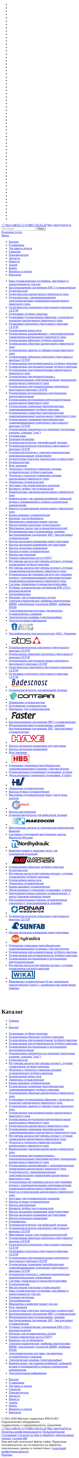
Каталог (14, 241)
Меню (5, 235)
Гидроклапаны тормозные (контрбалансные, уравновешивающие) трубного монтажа (36, 408)
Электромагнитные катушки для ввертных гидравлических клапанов (36, 612)
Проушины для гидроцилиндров (29, 709)
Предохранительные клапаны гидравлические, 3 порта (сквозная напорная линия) (39, 895)
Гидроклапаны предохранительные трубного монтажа (43, 366)
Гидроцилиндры (19, 462)
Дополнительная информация (27, 620)
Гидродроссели (18, 290)
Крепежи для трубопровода (26, 518)
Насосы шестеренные (22, 554)
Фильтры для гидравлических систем (32, 597)
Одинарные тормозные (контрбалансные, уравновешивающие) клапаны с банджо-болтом (39, 767)
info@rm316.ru (62, 225)
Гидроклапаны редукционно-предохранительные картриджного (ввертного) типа (40, 401)
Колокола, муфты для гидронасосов (31, 488)
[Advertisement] (22, 998)
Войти (13, 268)
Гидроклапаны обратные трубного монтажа (36, 340)
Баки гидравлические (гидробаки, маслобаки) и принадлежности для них (39, 282)
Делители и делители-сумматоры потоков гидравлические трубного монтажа (35, 470)
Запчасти (14, 258)
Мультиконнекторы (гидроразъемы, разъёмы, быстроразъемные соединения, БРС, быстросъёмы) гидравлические (41, 535)
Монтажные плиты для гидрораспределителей (38, 528)
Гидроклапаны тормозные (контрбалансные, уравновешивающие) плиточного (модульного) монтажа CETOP (38, 423)
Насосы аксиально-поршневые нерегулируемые (39, 541)
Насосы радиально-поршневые (28, 547)
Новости (14, 261)
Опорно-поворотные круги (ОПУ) (30, 557)
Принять (6, 1454)
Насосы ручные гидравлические (29, 551)
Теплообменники (19, 594)
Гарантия (14, 251)
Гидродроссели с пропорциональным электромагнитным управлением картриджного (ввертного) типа (39, 301)
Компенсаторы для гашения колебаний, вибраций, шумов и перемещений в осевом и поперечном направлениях (40, 502)
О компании (16, 245)
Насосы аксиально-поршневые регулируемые (37, 544)
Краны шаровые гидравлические (29, 515)
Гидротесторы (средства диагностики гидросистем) (41, 458)
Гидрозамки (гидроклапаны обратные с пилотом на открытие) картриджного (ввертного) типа (41, 319)
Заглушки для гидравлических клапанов (34, 485)
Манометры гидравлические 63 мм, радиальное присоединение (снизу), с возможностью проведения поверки (42, 985)
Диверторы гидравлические (26, 482)
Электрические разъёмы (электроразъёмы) (35, 617)
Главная (14, 1020)
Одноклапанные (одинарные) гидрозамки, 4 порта (40, 772)
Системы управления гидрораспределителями (38, 584)
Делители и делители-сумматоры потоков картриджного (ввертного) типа (35, 477)
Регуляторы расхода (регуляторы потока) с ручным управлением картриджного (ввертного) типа (41, 569)
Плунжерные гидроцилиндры (27, 705)
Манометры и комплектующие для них (33, 521)
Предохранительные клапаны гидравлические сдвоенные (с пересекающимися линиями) (38, 901)
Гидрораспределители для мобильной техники (38, 442)
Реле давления (18, 465)
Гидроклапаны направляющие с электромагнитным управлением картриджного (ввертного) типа (41, 335)
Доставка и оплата (20, 248)
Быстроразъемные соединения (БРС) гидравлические (42, 287)
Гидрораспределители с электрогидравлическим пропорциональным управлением (39, 454)
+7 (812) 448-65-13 (12, 225)
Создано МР (19, 1438)
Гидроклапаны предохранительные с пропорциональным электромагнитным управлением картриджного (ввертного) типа (42, 380)
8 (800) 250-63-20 (35, 225)
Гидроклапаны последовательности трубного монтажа (43, 363)
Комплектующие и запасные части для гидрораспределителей (33, 852)
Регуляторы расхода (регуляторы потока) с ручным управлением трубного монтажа (41, 563)
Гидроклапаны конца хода (25, 330)
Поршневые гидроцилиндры (27, 702)
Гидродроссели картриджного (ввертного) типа (39, 294)
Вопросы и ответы (20, 271)
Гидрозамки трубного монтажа (28, 313)
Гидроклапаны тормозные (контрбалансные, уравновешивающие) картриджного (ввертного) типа (42, 414)
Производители (18, 254)
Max (50, 225)
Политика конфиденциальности (21, 1431)
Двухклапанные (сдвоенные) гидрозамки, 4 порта (40, 775)
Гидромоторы (17, 435)
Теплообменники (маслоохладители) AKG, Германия (42, 633)
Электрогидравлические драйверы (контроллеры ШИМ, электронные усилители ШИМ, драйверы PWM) (39, 604)
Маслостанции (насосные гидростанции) (34, 524)
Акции (13, 264)
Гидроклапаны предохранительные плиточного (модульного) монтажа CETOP (39, 388)
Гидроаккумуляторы (21, 439)
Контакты (15, 274)
